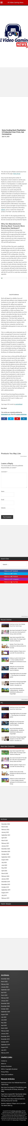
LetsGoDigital (18, 404)
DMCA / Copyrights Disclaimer (9, 1069)
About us (3, 1063)
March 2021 (4, 840)
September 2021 (5, 835)
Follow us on (11, 571)
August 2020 (4, 859)
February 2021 (5, 843)
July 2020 (4, 862)
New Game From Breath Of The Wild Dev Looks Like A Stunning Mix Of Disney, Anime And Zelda (14, 1089)
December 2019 (5, 881)
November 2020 (5, 851)
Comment (4, 471)
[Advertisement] (14, 83)
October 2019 (5, 887)
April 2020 (4, 870)
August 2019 (4, 892)
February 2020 (5, 876)
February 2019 (5, 898)
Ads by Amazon (23, 456)
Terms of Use (15, 1119)
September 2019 (5, 890)
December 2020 (5, 848)
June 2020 (4, 865)
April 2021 (4, 837)
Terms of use (16, 173)
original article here (21, 414)
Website (3, 508)
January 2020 (5, 879)
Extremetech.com (5, 414)
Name (2, 491)
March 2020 (4, 873)
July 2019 (4, 895)
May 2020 (4, 868)
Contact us (4, 1061)
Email (2, 499)
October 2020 (5, 854)
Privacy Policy (5, 1071)
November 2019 (5, 884)
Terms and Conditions (7, 1074)
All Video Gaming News (15, 2)
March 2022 (4, 826)
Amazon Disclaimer (6, 1066)
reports (3, 209)
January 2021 (5, 846)
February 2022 (5, 829)
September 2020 (5, 857)
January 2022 (5, 832)
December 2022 (5, 824)
